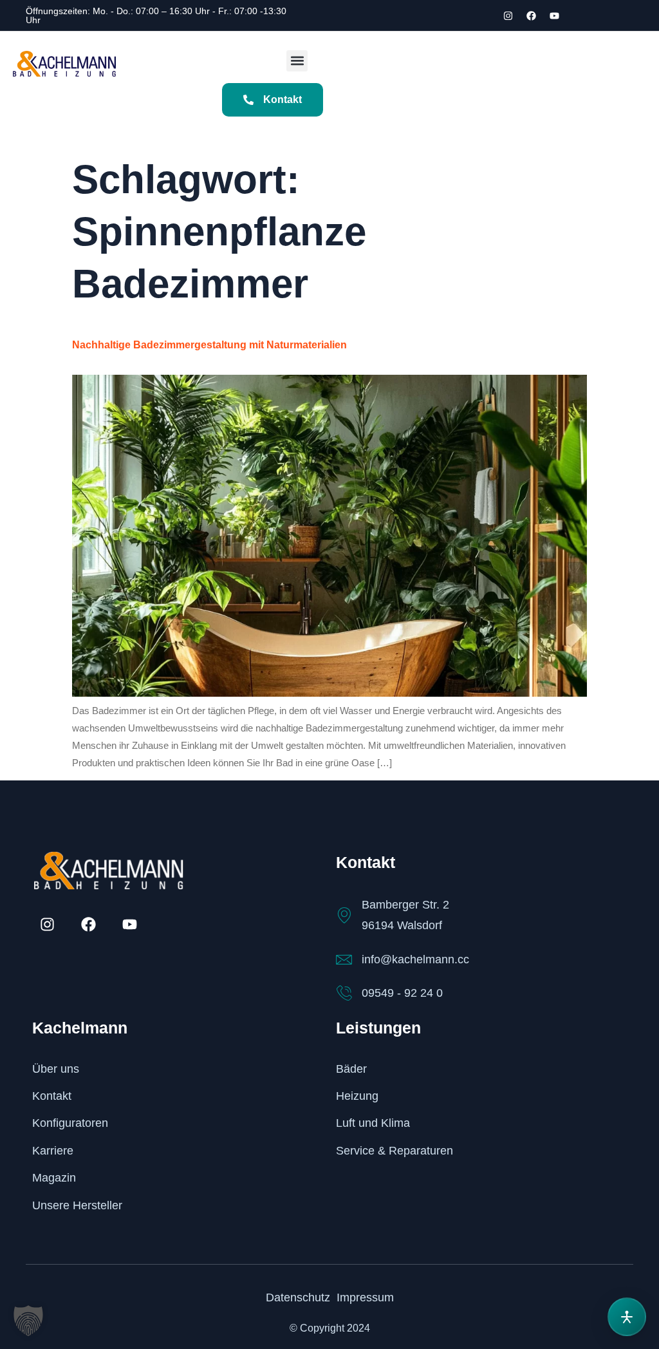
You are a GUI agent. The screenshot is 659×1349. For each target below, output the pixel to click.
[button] (297, 60)
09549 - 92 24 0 (402, 992)
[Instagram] (508, 15)
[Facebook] (531, 15)
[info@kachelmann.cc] (344, 960)
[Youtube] (555, 15)
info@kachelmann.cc (415, 959)
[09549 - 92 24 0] (344, 993)
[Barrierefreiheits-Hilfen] (627, 1316)
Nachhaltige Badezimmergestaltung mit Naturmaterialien (209, 344)
